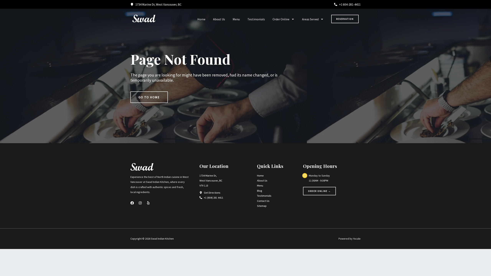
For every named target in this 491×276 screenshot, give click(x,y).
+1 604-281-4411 (350, 4)
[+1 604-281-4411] (335, 4)
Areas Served (310, 19)
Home (201, 19)
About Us (219, 19)
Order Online (281, 19)
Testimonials (256, 19)
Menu (236, 19)
